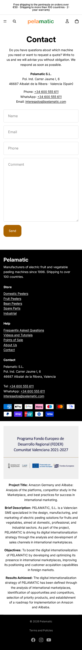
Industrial (10, 313)
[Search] (14, 21)
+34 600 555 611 (46, 91)
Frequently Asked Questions (23, 330)
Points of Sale (13, 340)
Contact (9, 350)
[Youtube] (48, 640)
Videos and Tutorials (18, 335)
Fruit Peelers (12, 298)
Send (12, 231)
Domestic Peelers (15, 293)
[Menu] (5, 21)
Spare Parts (11, 308)
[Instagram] (41, 640)
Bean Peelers (12, 303)
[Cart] (77, 21)
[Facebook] (33, 640)
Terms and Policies (41, 630)
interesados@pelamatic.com (45, 101)
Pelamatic (46, 621)
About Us (10, 345)
